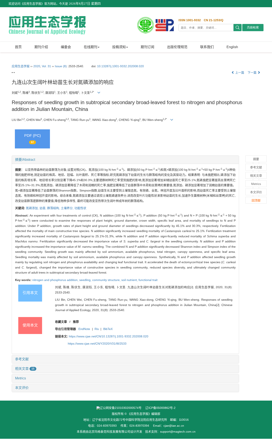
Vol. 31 (46, 66)
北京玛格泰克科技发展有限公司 (109, 431)
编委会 (66, 47)
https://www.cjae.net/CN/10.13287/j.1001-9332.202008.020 (108, 336)
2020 (36, 66)
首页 (18, 47)
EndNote (84, 329)
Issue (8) (61, 66)
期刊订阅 (147, 47)
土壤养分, (67, 208)
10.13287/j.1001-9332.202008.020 (120, 66)
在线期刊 (90, 47)
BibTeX (108, 329)
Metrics (20, 378)
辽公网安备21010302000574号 (121, 407)
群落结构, (54, 208)
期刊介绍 (41, 47)
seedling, (85, 280)
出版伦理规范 (177, 47)
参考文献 (22, 359)
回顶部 (256, 200)
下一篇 (252, 72)
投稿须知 (119, 47)
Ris (97, 329)
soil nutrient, (130, 280)
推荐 (76, 321)
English (232, 47)
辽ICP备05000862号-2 (160, 407)
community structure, (106, 280)
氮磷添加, (33, 208)
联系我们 (207, 47)
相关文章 (24, 368)
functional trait (148, 280)
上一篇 (239, 72)
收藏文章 (61, 321)
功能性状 (80, 208)
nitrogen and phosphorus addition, (55, 280)
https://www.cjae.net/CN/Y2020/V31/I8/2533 (97, 343)
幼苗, (43, 208)
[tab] (125, 160)
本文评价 (22, 388)
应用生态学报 (21, 66)
